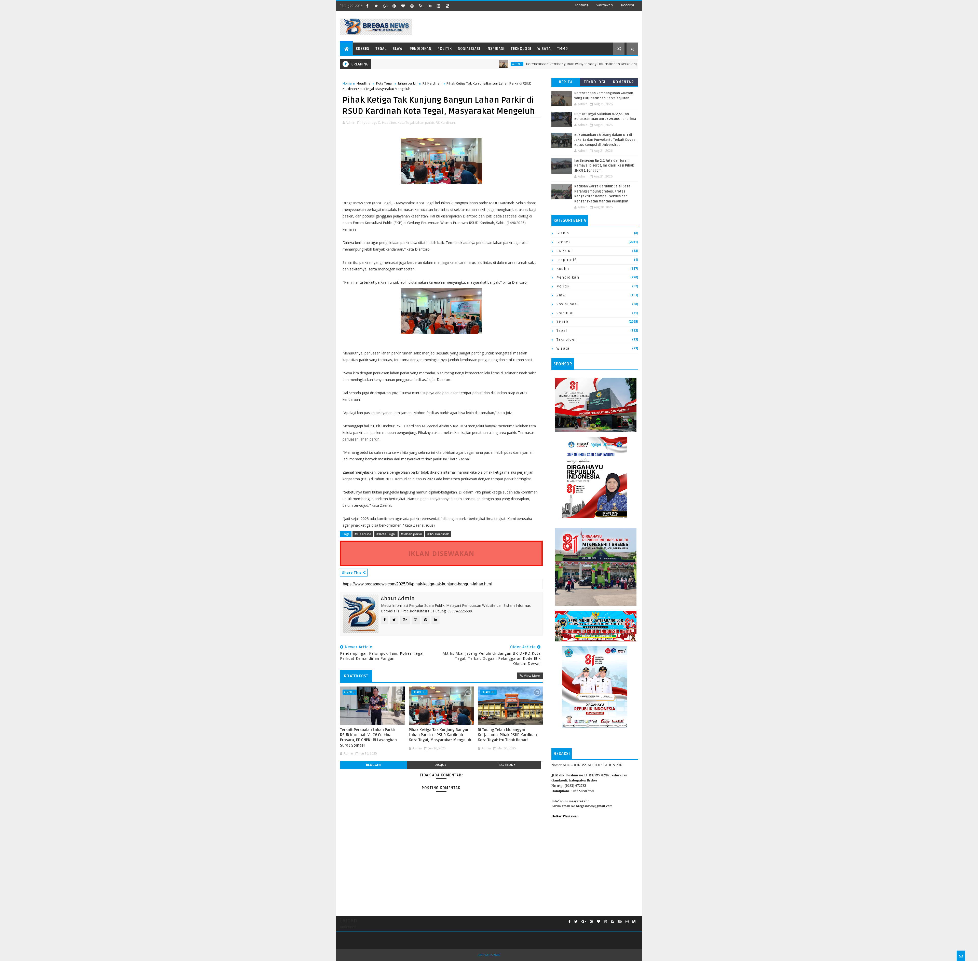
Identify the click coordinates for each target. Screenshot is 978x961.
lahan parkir (407, 83)
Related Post (356, 676)
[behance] (429, 6)
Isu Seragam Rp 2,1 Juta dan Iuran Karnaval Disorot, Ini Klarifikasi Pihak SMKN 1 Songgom (604, 166)
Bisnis (562, 233)
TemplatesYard (489, 955)
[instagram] (438, 6)
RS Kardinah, (446, 122)
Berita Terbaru (566, 83)
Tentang (581, 5)
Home (347, 83)
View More (532, 675)
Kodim (562, 269)
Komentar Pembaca (623, 83)
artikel (477, 64)
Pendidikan (420, 49)
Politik (445, 49)
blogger (373, 765)
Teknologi (521, 49)
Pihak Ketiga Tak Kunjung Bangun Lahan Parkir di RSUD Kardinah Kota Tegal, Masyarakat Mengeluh (440, 735)
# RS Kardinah (438, 534)
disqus (440, 765)
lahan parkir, (425, 122)
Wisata (544, 49)
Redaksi (627, 5)
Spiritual (565, 313)
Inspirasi (495, 49)
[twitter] (376, 6)
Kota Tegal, (406, 122)
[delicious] (447, 6)
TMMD (562, 49)
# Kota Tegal (386, 534)
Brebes (362, 49)
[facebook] (367, 6)
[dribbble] (412, 6)
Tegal (381, 49)
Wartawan (604, 5)
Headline (364, 83)
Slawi (398, 49)
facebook (507, 765)
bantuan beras (635, 64)
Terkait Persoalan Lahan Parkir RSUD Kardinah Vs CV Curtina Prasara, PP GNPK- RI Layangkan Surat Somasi (368, 737)
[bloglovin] (403, 6)
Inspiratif (566, 260)
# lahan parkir (411, 534)
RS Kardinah (432, 83)
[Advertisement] (594, 864)
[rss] (421, 6)
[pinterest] (394, 6)
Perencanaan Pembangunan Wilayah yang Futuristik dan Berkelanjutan (545, 64)
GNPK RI (349, 692)
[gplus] (385, 6)
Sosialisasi (469, 49)
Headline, (389, 122)
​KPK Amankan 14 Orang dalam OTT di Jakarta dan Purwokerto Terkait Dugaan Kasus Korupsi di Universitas (605, 140)
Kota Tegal (384, 83)
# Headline (363, 534)
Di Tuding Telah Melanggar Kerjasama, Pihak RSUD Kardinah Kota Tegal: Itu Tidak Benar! (507, 735)
